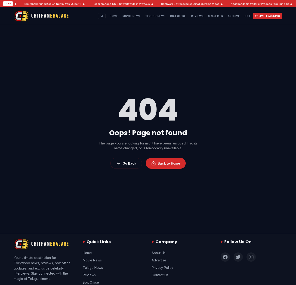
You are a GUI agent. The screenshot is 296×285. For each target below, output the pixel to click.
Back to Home (169, 163)
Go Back (129, 163)
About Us (159, 253)
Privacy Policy (162, 268)
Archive (234, 16)
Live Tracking (269, 16)
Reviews (197, 16)
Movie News (132, 16)
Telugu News (155, 16)
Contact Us (160, 275)
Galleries (215, 16)
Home (114, 16)
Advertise (159, 260)
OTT (247, 16)
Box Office (178, 16)
